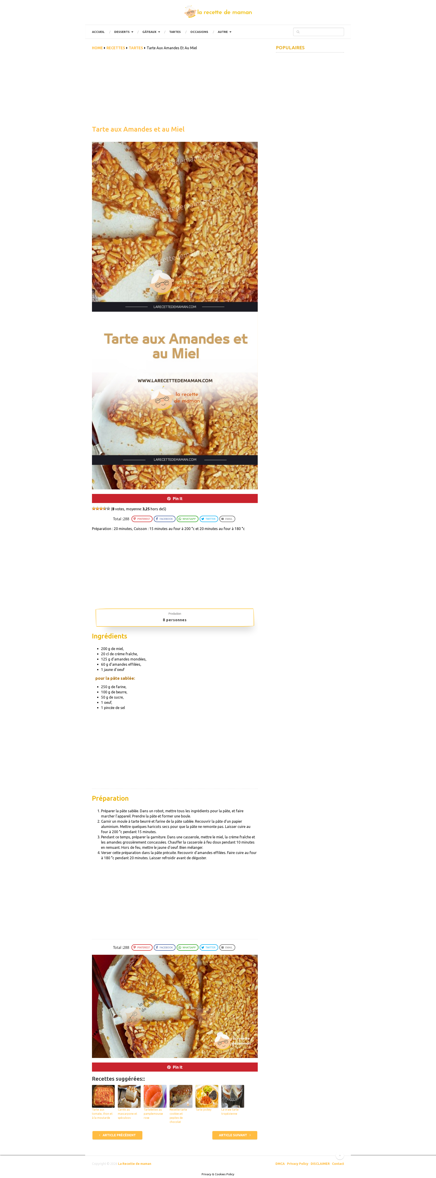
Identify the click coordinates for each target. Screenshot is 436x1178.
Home (97, 48)
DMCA (280, 1164)
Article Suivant (233, 1135)
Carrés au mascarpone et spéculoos (127, 1113)
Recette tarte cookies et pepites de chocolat (178, 1115)
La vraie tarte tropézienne (230, 1111)
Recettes (116, 48)
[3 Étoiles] (101, 508)
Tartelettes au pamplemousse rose (153, 1113)
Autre (223, 31)
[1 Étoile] (94, 508)
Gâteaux (149, 31)
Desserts (122, 31)
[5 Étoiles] (108, 508)
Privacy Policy (297, 1164)
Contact (338, 1164)
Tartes (175, 31)
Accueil (98, 31)
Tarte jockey (203, 1109)
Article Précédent (119, 1135)
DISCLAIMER (320, 1164)
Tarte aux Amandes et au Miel (138, 129)
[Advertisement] (175, 90)
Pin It (178, 498)
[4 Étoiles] (105, 508)
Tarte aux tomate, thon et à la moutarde (102, 1113)
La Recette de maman (134, 1164)
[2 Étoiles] (97, 508)
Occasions (199, 31)
